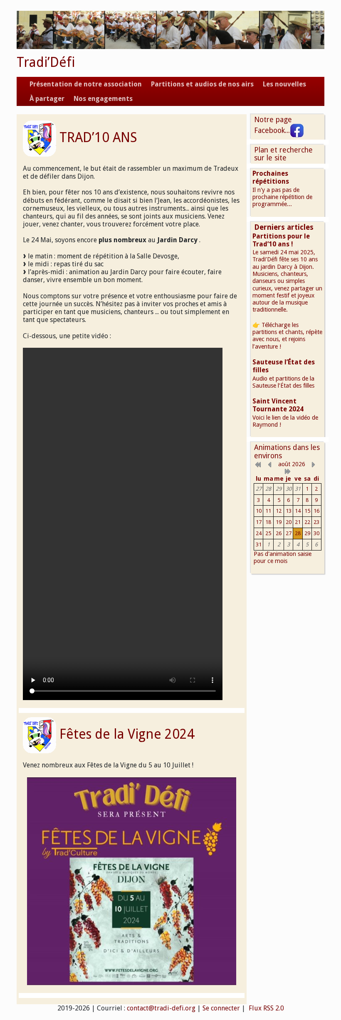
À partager (47, 99)
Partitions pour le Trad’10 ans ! (281, 240)
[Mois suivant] (313, 464)
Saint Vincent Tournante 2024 (278, 405)
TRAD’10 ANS (98, 137)
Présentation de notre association (86, 84)
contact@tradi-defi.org (161, 1008)
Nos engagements (103, 99)
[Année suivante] (287, 471)
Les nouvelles (284, 84)
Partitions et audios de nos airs (202, 84)
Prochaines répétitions (270, 177)
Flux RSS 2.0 (265, 1008)
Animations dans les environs (287, 451)
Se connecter (221, 1008)
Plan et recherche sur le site (283, 154)
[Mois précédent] (270, 464)
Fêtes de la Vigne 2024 (127, 734)
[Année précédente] (258, 464)
